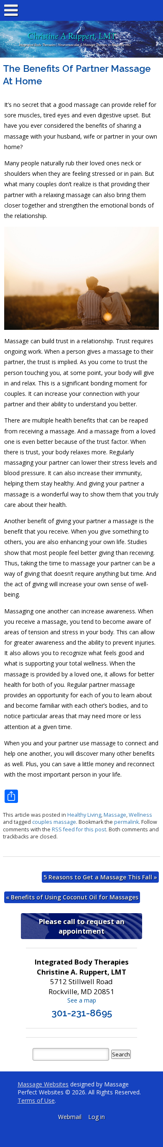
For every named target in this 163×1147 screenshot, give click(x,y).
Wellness (140, 814)
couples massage (54, 821)
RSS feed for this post (79, 829)
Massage (115, 814)
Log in (96, 1117)
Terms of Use (36, 1100)
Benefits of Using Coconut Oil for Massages (72, 897)
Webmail (70, 1117)
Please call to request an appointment (82, 926)
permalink (126, 821)
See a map (81, 1000)
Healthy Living (84, 814)
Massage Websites (43, 1084)
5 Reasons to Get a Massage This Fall (100, 877)
